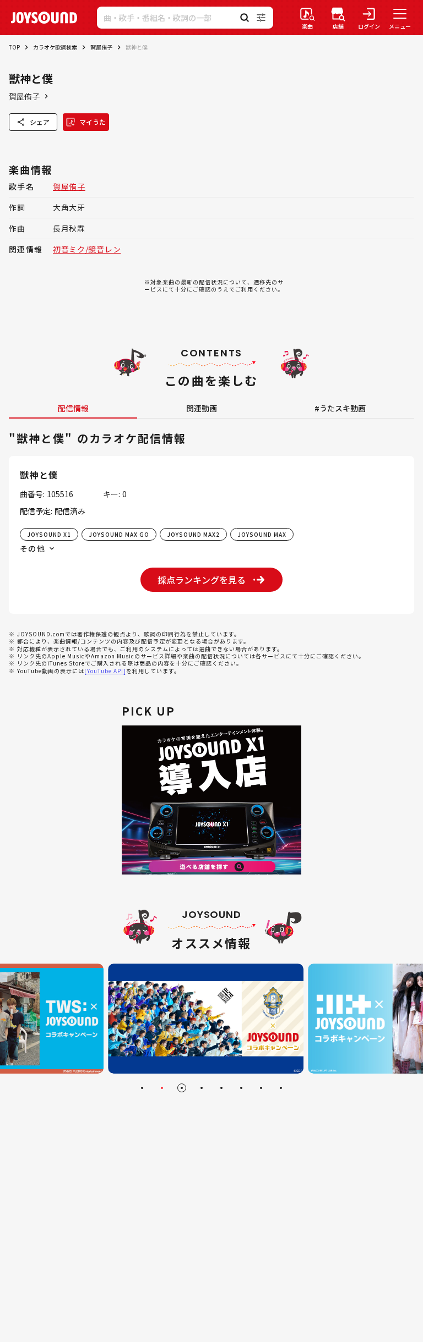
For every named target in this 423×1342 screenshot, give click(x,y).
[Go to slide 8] (281, 1088)
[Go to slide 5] (221, 1088)
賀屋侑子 (101, 47)
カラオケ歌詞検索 (55, 47)
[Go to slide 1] (142, 1088)
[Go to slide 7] (261, 1088)
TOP (14, 47)
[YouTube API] (105, 671)
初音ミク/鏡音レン (87, 249)
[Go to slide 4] (201, 1088)
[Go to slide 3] (182, 1088)
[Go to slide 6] (241, 1088)
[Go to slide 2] (162, 1088)
